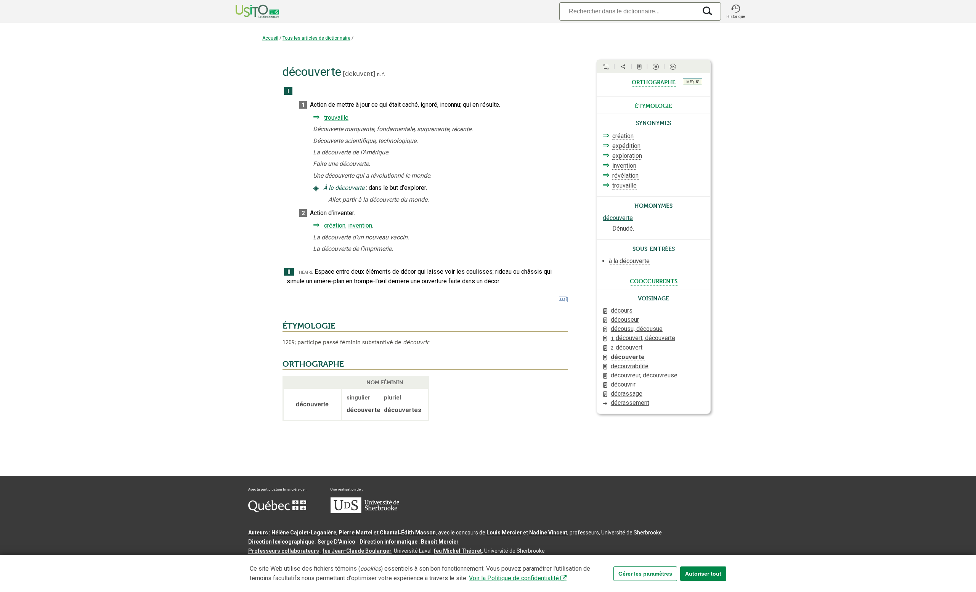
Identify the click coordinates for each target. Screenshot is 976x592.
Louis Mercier (504, 532)
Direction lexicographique (281, 542)
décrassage (626, 393)
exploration (627, 155)
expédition (626, 145)
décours (621, 310)
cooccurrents (653, 280)
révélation (625, 175)
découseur (625, 319)
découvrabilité (630, 366)
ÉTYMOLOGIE (309, 325)
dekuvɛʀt (359, 73)
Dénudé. (623, 228)
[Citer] (606, 67)
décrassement (630, 402)
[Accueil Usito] (249, 11)
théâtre (305, 272)
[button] (735, 11)
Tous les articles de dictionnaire (316, 38)
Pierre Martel (355, 532)
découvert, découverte (643, 338)
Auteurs (258, 532)
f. (383, 74)
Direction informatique (388, 542)
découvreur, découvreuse (644, 375)
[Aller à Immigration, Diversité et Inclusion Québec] (277, 510)
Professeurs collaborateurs (283, 551)
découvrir (623, 384)
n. (379, 74)
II (289, 272)
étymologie (653, 105)
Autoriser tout (703, 574)
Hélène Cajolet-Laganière (303, 532)
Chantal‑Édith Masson (408, 532)
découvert (626, 347)
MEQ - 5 (692, 81)
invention (360, 225)
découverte (618, 217)
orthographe (654, 81)
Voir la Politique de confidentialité (514, 578)
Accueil (270, 38)
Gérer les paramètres (645, 574)
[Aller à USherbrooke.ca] (365, 511)
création (334, 225)
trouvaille (336, 117)
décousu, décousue (637, 328)
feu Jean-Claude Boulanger (357, 551)
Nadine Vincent (548, 532)
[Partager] (623, 67)
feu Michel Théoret (458, 551)
